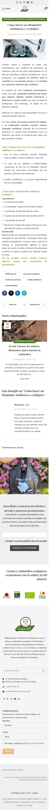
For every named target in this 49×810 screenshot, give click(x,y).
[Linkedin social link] (32, 2)
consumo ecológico (31, 274)
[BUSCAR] (43, 671)
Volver (24, 304)
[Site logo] (24, 8)
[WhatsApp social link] (24, 293)
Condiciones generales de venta (30, 780)
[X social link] (20, 2)
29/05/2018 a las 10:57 (25, 409)
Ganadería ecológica (24, 341)
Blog (45, 780)
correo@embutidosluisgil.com (18, 691)
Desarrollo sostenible (14, 19)
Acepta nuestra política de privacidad (26, 541)
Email (5, 732)
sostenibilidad (11, 285)
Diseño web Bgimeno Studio (12, 770)
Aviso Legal (9, 778)
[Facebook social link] (17, 2)
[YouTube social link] (28, 2)
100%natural (10, 274)
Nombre (6, 721)
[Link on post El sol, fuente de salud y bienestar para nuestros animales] (24, 331)
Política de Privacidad (34, 743)
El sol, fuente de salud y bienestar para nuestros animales (25, 350)
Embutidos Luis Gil (16, 34)
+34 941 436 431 (12, 687)
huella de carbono (13, 280)
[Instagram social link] (24, 2)
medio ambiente (34, 280)
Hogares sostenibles (35, 19)
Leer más (24, 379)
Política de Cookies (39, 778)
